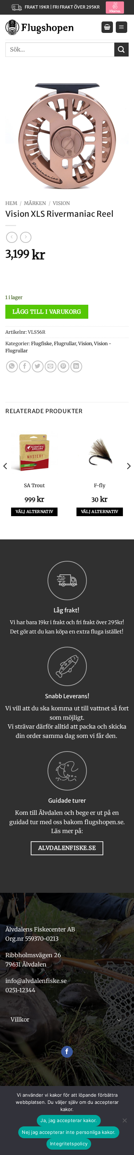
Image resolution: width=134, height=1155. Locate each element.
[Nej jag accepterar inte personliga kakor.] (124, 1122)
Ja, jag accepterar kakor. (68, 1120)
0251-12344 (21, 990)
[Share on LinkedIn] (76, 366)
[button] (107, 27)
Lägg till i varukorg (47, 311)
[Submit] (121, 50)
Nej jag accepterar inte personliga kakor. (68, 1132)
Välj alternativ (34, 511)
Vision (61, 203)
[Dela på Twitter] (38, 366)
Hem (11, 203)
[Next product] (11, 237)
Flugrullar (65, 343)
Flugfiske (41, 343)
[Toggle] (119, 1019)
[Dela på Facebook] (25, 366)
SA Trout (34, 486)
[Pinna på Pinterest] (63, 366)
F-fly (99, 486)
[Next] (128, 480)
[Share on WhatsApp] (12, 366)
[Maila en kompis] (50, 366)
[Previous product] (25, 237)
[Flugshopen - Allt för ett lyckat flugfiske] (39, 27)
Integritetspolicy (69, 1143)
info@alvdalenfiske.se (35, 980)
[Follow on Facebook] (67, 1052)
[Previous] (5, 480)
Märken (35, 203)
